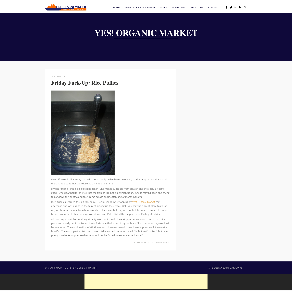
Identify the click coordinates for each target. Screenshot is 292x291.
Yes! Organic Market (143, 202)
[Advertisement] (146, 281)
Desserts (143, 242)
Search (245, 7)
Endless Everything (140, 7)
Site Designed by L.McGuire (225, 267)
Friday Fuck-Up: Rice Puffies (84, 82)
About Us (196, 7)
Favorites (179, 7)
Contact (214, 7)
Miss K (61, 76)
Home (117, 7)
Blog (163, 7)
